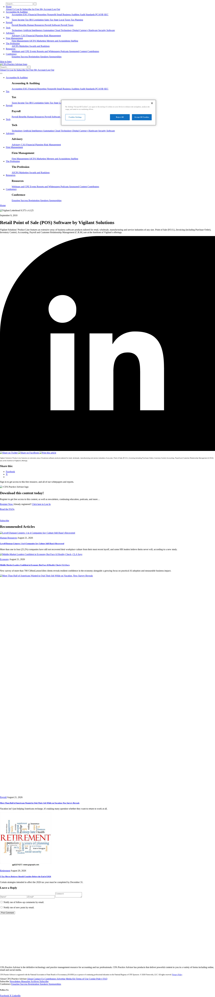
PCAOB (99, 14)
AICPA (33, 41)
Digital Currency (80, 30)
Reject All (120, 117)
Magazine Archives (30, 981)
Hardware (93, 30)
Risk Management (52, 35)
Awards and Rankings (39, 46)
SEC (106, 14)
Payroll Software (53, 25)
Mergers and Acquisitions (59, 41)
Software (110, 30)
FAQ (105, 979)
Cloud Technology (63, 30)
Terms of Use (82, 979)
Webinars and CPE (21, 51)
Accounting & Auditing (17, 12)
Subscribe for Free (31, 9)
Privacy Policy (177, 975)
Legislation (38, 20)
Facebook (5, 995)
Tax (7, 17)
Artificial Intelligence (33, 30)
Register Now (6, 504)
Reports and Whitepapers (49, 51)
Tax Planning (77, 20)
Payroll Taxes (67, 25)
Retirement (5, 870)
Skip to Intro (6, 61)
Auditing (75, 14)
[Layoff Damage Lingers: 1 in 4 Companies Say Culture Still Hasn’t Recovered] (37, 533)
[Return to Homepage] (107, 962)
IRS (31, 20)
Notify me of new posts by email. (19, 907)
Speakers (44, 56)
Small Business (64, 14)
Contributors (93, 51)
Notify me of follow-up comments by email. (24, 902)
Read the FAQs (7, 509)
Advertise (61, 979)
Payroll (9, 22)
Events (33, 51)
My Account (46, 9)
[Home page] (13, 64)
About (30, 979)
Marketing (42, 41)
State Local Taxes (62, 20)
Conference (11, 54)
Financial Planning (35, 35)
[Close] (152, 103)
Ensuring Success (20, 56)
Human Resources (36, 25)
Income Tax (23, 20)
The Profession (13, 43)
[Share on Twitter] (9, 453)
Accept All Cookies (141, 117)
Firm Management (14, 38)
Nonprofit (52, 14)
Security (102, 30)
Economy (4, 559)
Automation (49, 30)
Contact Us (38, 979)
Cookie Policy (96, 979)
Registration (34, 56)
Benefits (23, 25)
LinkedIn (16, 995)
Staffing (74, 41)
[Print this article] (47, 453)
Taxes (15, 20)
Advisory (10, 33)
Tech (8, 27)
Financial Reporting (37, 14)
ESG (25, 14)
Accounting (17, 14)
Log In (19, 9)
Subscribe (4, 520)
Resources (10, 49)
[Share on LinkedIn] (107, 450)
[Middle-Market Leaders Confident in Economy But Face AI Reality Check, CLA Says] (41, 554)
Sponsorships (55, 56)
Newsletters (15, 981)
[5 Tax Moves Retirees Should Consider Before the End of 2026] (25, 865)
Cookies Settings (75, 117)
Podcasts (65, 51)
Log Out (56, 9)
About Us (11, 9)
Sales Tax (49, 20)
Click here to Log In (41, 504)
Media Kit (71, 979)
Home (9, 6)
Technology (17, 30)
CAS (23, 35)
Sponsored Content (78, 51)
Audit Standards (87, 14)
